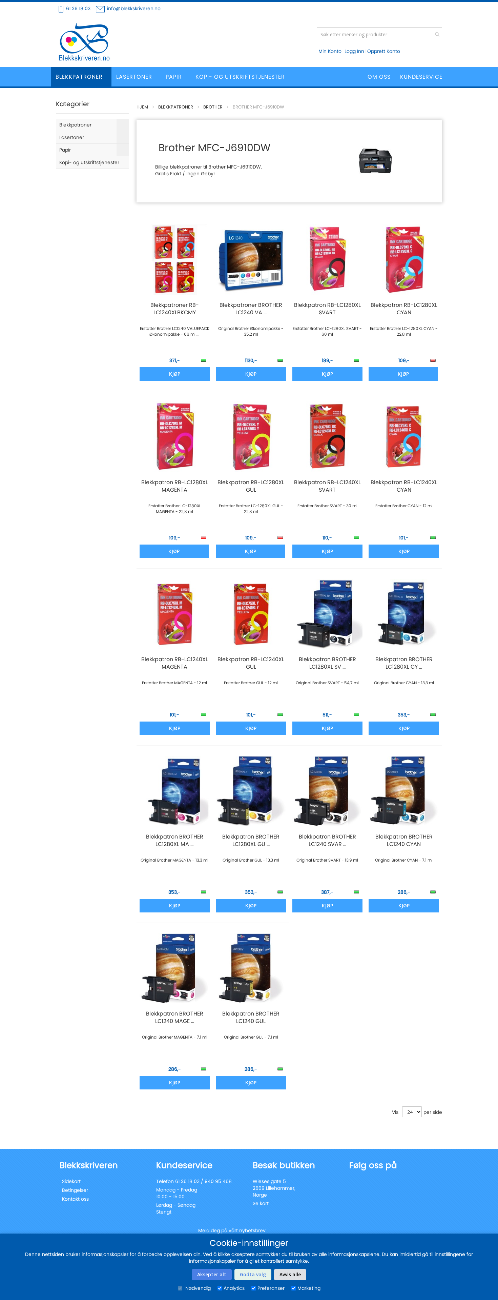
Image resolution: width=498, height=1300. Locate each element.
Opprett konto (383, 51)
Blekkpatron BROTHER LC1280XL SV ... (327, 663)
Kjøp (403, 374)
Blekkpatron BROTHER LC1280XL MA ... (174, 840)
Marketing (308, 1288)
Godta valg (253, 1274)
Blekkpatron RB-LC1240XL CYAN (404, 486)
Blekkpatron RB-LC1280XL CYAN (404, 308)
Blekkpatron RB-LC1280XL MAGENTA (174, 486)
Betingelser (75, 1190)
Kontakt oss (75, 1199)
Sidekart (71, 1181)
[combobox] (379, 34)
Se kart (261, 1203)
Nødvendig (197, 1288)
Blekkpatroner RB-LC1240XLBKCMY (174, 308)
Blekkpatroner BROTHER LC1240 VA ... (251, 308)
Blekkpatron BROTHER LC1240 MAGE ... (174, 1017)
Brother (213, 107)
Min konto (329, 51)
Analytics (234, 1288)
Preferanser (271, 1288)
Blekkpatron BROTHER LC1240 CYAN (404, 840)
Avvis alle (290, 1274)
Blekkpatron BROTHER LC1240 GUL (250, 1017)
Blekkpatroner (175, 107)
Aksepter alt (211, 1274)
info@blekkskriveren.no (134, 8)
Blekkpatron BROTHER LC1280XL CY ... (404, 663)
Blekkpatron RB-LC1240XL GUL (250, 663)
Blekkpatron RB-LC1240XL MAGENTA (174, 663)
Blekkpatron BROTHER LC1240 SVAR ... (327, 840)
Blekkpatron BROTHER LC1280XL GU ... (250, 840)
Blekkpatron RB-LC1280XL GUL (250, 486)
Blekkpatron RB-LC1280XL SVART (327, 308)
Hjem (142, 107)
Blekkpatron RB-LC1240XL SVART (327, 486)
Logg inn (354, 51)
